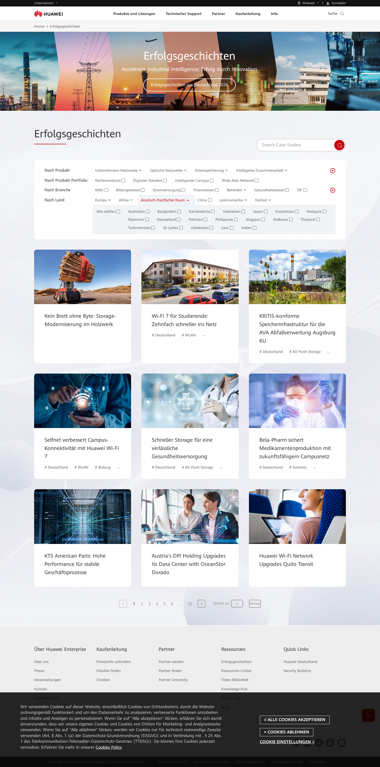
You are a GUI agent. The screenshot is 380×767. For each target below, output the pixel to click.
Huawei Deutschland (300, 662)
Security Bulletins (297, 671)
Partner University (173, 680)
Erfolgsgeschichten (236, 662)
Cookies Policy (108, 747)
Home (39, 26)
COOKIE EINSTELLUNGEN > (287, 741)
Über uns (41, 662)
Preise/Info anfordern (113, 662)
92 (190, 603)
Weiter (254, 604)
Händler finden (108, 671)
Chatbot (103, 680)
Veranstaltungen (47, 680)
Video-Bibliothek (234, 680)
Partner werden (171, 662)
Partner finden (170, 671)
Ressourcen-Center (236, 671)
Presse (39, 671)
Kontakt (40, 689)
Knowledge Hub (234, 689)
